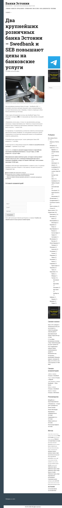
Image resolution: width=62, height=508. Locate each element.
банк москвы (50, 442)
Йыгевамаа (53, 239)
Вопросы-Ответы (54, 142)
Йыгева (53, 241)
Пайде (53, 303)
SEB (8, 172)
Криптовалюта (55, 192)
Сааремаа (52, 263)
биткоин (55, 446)
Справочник (28, 8)
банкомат (55, 442)
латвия (49, 465)
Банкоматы (53, 214)
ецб (57, 458)
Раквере (53, 245)
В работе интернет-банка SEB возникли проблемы (18, 175)
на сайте (10, 499)
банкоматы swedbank (56, 444)
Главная (8, 8)
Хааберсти (56, 293)
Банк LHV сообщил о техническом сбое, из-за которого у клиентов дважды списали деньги (54, 328)
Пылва (53, 253)
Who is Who (36, 8)
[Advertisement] (55, 35)
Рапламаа (52, 259)
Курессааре (54, 265)
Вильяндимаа (53, 220)
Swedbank (11, 172)
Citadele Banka (55, 151)
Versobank (54, 190)
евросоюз (54, 458)
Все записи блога (18, 172)
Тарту (52, 269)
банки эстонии (56, 441)
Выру (52, 226)
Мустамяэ (56, 289)
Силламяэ (54, 237)
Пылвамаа (52, 251)
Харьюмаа (52, 271)
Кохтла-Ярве (54, 233)
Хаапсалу (53, 249)
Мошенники (54, 196)
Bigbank (53, 149)
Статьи (51, 208)
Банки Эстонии (17, 3)
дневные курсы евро (53, 453)
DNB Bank (54, 163)
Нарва (53, 235)
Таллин (53, 278)
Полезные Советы (55, 202)
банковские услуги (11, 174)
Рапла (53, 261)
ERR (18, 117)
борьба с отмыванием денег (52, 449)
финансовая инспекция (55, 482)
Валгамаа (52, 216)
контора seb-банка (51, 460)
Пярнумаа (52, 255)
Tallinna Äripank (55, 183)
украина (49, 482)
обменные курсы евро (53, 468)
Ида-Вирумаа (53, 229)
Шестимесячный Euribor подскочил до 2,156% (53, 335)
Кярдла (53, 299)
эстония (51, 487)
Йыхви (53, 231)
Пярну (53, 257)
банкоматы (50, 444)
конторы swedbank (51, 463)
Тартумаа (52, 267)
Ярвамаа (52, 301)
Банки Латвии (51, 407)
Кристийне (56, 283)
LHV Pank (53, 169)
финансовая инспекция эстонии (54, 484)
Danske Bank (54, 159)
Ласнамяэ (55, 287)
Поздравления (54, 200)
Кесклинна (56, 280)
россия (57, 481)
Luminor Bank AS (55, 171)
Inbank (53, 165)
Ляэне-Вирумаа (54, 243)
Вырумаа (52, 224)
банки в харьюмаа (51, 439)
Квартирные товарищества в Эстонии (52, 413)
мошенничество (54, 465)
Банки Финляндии (52, 409)
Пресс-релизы (54, 206)
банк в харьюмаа (54, 435)
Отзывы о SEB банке (53, 392)
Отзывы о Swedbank (53, 375)
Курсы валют (20, 8)
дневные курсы (52, 451)
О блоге (8, 12)
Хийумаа (52, 297)
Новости (13, 8)
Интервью (52, 145)
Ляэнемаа (52, 247)
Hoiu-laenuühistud (45, 8)
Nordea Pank (54, 175)
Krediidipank (54, 167)
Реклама (53, 8)
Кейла (53, 274)
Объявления (53, 198)
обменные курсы (52, 467)
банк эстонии (51, 446)
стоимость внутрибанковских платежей (25, 174)
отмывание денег (52, 479)
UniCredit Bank (55, 186)
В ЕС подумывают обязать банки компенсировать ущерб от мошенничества (53, 350)
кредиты (57, 463)
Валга (53, 218)
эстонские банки (52, 488)
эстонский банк (52, 490)
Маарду (53, 276)
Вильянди (54, 222)
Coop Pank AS (55, 155)
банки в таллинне (56, 437)
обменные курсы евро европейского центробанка (53, 475)
